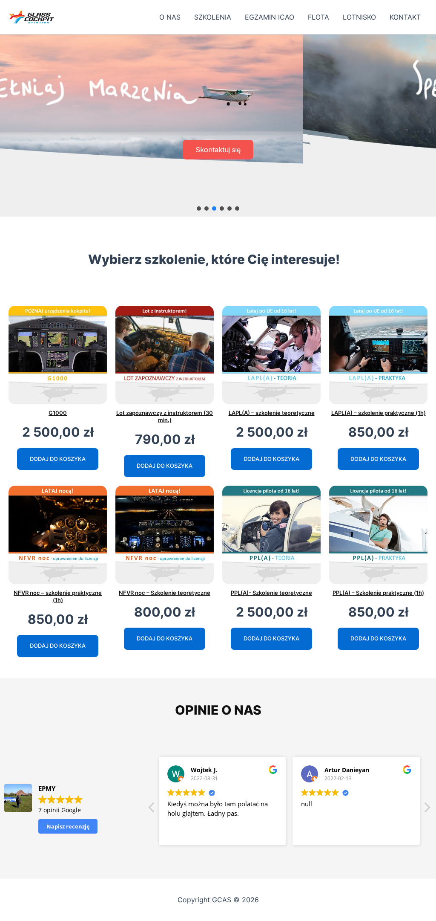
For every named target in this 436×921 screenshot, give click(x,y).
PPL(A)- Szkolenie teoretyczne (271, 592)
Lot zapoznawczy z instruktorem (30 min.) (164, 416)
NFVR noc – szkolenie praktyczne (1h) (58, 596)
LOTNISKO (359, 17)
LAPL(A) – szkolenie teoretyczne (272, 412)
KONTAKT (405, 17)
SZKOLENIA (212, 17)
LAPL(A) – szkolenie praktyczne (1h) (378, 412)
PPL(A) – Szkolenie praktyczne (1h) (378, 592)
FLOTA (318, 17)
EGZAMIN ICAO (269, 17)
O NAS (170, 17)
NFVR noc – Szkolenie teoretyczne (164, 592)
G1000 (58, 412)
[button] (199, 208)
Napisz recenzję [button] (68, 826)
